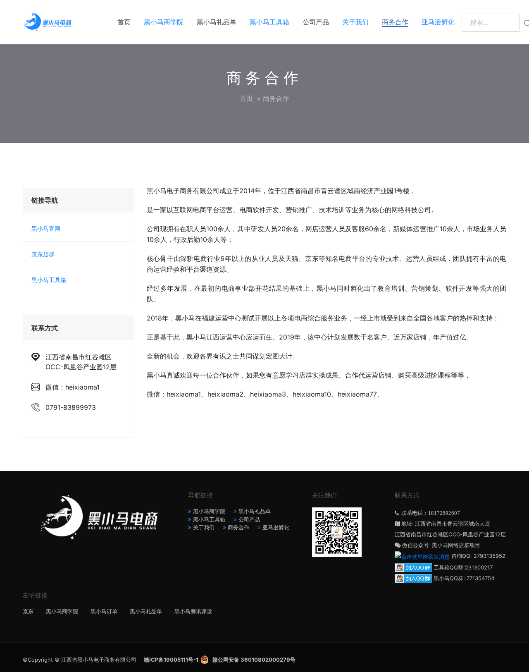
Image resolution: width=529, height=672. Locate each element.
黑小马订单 (104, 611)
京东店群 (43, 254)
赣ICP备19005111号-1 (171, 659)
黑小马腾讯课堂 (193, 611)
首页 (124, 22)
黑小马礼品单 (216, 22)
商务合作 (395, 22)
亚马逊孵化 (438, 22)
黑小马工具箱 (269, 22)
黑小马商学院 (163, 22)
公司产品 (316, 22)
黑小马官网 (45, 228)
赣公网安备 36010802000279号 (253, 659)
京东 (28, 611)
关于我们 (355, 22)
